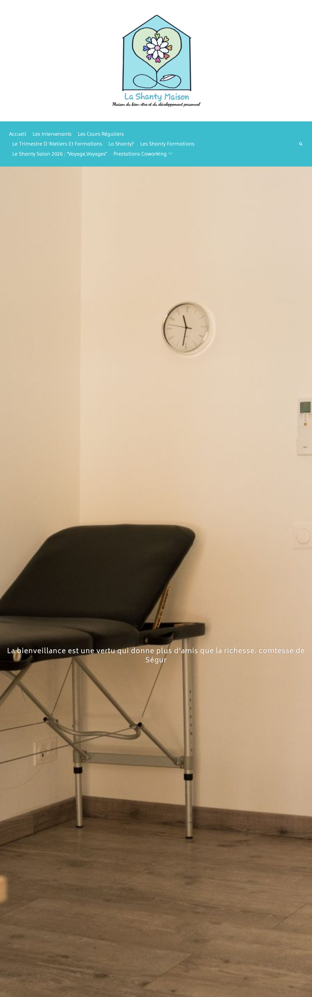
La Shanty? (121, 144)
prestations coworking (140, 154)
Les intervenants (52, 134)
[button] (301, 144)
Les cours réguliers (101, 134)
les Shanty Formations (167, 144)
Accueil (17, 134)
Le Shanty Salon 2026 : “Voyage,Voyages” (59, 154)
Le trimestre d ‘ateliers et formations (57, 144)
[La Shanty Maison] (156, 61)
